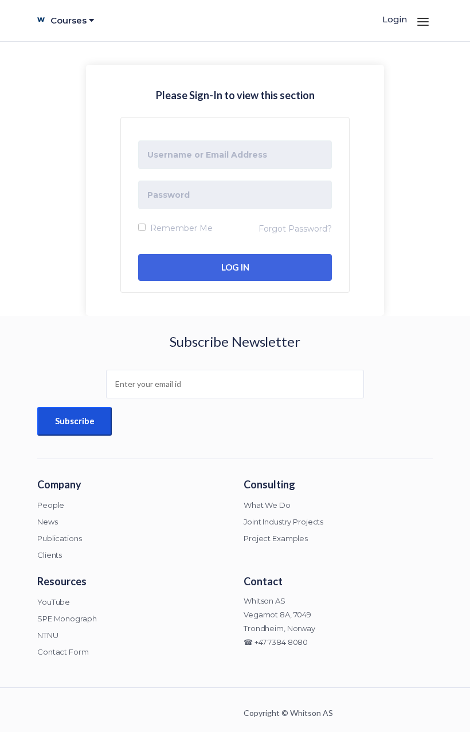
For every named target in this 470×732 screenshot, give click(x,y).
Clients (49, 554)
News (47, 521)
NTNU (47, 635)
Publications (59, 538)
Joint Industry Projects (283, 521)
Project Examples (276, 538)
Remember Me (180, 228)
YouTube (53, 601)
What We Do (267, 505)
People (50, 505)
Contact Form (63, 651)
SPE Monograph (66, 618)
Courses (69, 20)
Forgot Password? (295, 229)
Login (394, 19)
